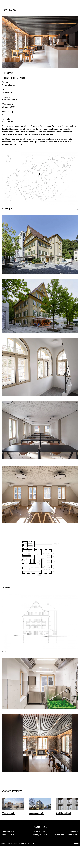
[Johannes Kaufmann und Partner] (6, 3)
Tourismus (6, 78)
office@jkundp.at (40, 834)
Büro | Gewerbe (18, 78)
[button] (76, 4)
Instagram (74, 832)
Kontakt (76, 843)
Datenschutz (72, 834)
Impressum (60, 834)
